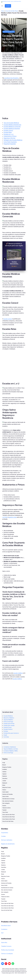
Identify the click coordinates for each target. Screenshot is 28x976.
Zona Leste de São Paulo (8, 814)
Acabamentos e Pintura (10, 136)
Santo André (5, 796)
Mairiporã (4, 783)
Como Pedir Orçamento (10, 142)
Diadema (4, 776)
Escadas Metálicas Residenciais (12, 124)
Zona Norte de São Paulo (8, 816)
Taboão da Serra (6, 807)
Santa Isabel (5, 792)
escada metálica (18, 673)
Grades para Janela (9, 725)
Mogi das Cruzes (6, 787)
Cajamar (4, 773)
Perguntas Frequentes (10, 144)
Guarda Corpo (8, 727)
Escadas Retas (8, 132)
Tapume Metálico (8, 719)
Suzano (4, 805)
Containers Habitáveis (10, 747)
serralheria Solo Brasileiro (11, 78)
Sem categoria (5, 803)
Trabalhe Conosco (6, 946)
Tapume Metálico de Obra (11, 749)
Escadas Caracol (8, 130)
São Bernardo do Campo (8, 798)
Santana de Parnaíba (7, 794)
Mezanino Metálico (9, 718)
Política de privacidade (7, 950)
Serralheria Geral (6, 925)
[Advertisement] (14, 101)
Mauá (3, 785)
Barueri (4, 764)
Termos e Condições (7, 953)
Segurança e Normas (9, 138)
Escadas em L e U (8, 134)
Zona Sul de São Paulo (11, 11)
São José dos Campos (7, 801)
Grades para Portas (9, 723)
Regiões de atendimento (8, 844)
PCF (2, 933)
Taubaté (4, 810)
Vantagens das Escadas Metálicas (13, 140)
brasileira (4, 769)
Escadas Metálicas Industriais (12, 128)
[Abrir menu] (2, 6)
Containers (4, 929)
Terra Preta (5, 812)
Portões (6, 731)
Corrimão (6, 737)
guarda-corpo (13, 517)
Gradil (5, 735)
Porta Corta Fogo (8, 721)
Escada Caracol (8, 729)
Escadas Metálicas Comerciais (12, 126)
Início (2, 11)
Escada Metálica (8, 716)
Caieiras (4, 771)
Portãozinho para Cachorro (11, 733)
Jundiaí (4, 780)
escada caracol (8, 319)
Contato (8, 5)
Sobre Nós (4, 942)
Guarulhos (4, 778)
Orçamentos (4, 832)
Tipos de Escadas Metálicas (11, 122)
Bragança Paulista (6, 767)
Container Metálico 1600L (11, 751)
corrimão (4, 517)
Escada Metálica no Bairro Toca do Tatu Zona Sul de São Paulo (12, 40)
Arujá (3, 762)
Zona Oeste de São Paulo (8, 819)
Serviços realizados (6, 840)
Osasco (4, 789)
